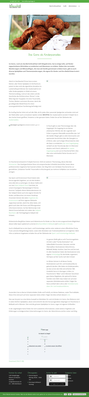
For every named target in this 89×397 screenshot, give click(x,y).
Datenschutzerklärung (79, 394)
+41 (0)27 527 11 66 (14, 1)
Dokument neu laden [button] (35, 346)
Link (68, 295)
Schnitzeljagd (55, 254)
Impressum (69, 381)
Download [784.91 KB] (16, 361)
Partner (68, 375)
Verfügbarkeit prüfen (57, 384)
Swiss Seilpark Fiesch (22, 185)
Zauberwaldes (13, 120)
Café (64, 6)
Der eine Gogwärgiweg (70, 143)
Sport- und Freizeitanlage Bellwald (63, 233)
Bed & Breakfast (55, 6)
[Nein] (87, 394)
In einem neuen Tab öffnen (54, 346)
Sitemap (68, 378)
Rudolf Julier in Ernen (65, 224)
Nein (69, 394)
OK (65, 394)
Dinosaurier (13, 164)
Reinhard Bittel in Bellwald (45, 224)
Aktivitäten (73, 6)
